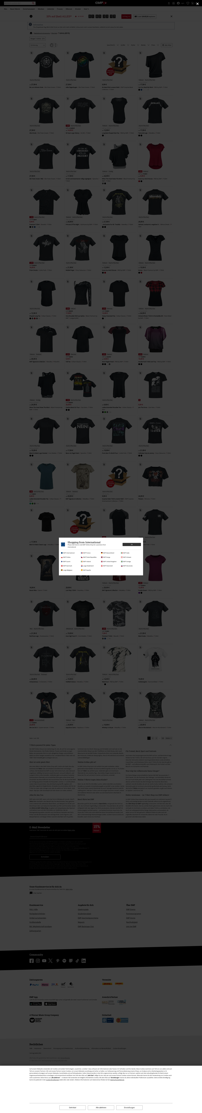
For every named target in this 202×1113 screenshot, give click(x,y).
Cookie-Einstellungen (52, 1080)
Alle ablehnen (101, 1107)
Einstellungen (129, 1107)
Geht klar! (72, 1107)
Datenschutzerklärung (117, 1080)
